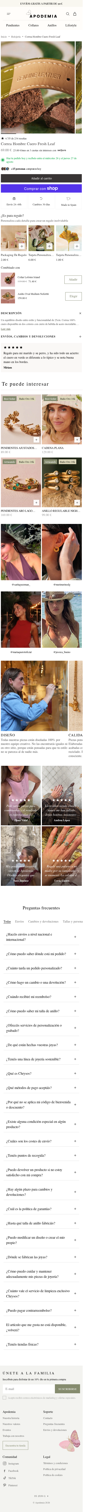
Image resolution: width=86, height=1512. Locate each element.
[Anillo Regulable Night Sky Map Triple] (62, 482)
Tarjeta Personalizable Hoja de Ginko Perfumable (69, 255)
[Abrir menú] (8, 13)
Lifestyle (71, 25)
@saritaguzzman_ (21, 584)
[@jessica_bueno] (62, 619)
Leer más (6, 328)
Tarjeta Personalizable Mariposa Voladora (41, 255)
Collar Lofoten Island (29, 277)
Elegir (73, 296)
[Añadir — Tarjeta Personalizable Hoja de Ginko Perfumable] (77, 246)
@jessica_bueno (61, 651)
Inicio (4, 36)
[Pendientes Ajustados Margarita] (21, 419)
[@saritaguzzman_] (21, 552)
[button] (38, 87)
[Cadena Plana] (62, 419)
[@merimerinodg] (62, 552)
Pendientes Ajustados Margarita (17, 448)
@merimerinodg (61, 584)
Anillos (51, 25)
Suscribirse (67, 1389)
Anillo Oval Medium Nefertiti (33, 293)
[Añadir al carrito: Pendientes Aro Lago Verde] (36, 502)
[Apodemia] (41, 14)
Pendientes (12, 25)
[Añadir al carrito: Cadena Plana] (77, 440)
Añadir (73, 279)
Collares (33, 25)
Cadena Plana (53, 448)
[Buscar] (67, 14)
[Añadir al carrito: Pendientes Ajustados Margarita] (36, 440)
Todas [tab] (7, 921)
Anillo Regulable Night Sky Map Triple (60, 511)
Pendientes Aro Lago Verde (16, 511)
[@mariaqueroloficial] (21, 619)
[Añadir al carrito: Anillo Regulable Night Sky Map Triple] (77, 502)
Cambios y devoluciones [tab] (43, 921)
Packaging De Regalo (14, 255)
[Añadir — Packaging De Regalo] (22, 246)
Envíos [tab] (19, 921)
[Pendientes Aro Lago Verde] (21, 482)
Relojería (16, 36)
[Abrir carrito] (75, 14)
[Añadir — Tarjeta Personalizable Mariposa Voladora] (49, 246)
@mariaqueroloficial (21, 651)
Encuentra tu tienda (15, 1445)
